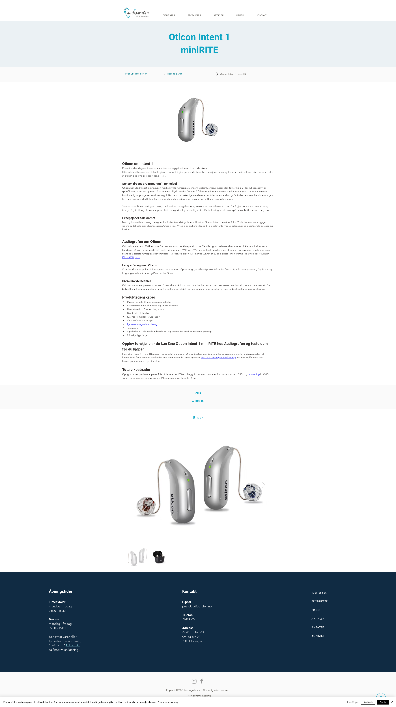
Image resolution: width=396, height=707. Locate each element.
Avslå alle (368, 702)
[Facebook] (201, 681)
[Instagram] (194, 681)
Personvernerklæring (167, 702)
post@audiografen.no (197, 606)
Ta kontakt (73, 645)
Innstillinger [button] (352, 702)
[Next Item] (264, 485)
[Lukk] (392, 702)
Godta (383, 702)
